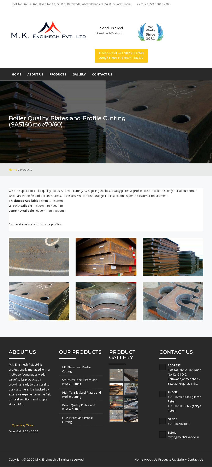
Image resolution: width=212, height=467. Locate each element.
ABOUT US (35, 74)
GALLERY (79, 74)
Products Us (167, 459)
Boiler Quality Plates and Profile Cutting (78, 407)
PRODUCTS (57, 74)
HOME (16, 74)
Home (13, 169)
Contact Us (195, 459)
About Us (150, 459)
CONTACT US (102, 74)
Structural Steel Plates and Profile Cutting (79, 382)
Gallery (182, 459)
